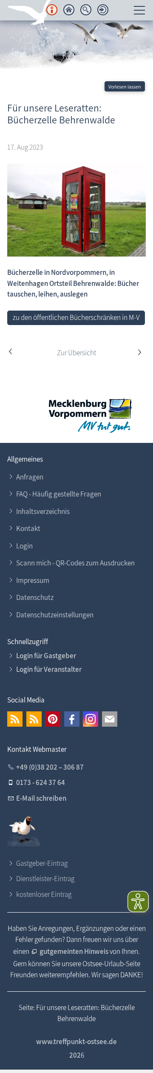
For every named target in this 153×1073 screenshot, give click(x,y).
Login (24, 546)
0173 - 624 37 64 (40, 782)
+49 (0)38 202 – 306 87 (50, 767)
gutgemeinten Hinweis (75, 951)
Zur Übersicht (76, 352)
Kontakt (28, 528)
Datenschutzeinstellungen (55, 614)
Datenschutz (35, 597)
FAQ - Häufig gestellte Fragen (58, 494)
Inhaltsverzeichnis (43, 511)
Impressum (32, 580)
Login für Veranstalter (49, 669)
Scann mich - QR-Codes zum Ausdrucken (75, 563)
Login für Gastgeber (46, 655)
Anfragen (29, 477)
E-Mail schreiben (41, 798)
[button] (15, 719)
